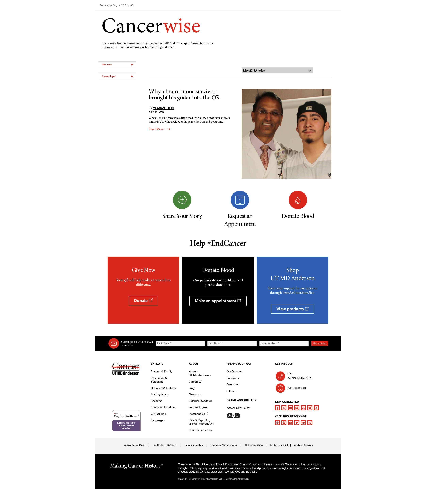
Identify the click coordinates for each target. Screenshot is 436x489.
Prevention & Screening (159, 379)
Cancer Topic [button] (109, 76)
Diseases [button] (107, 64)
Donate (141, 300)
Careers (194, 381)
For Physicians (160, 394)
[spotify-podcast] (284, 422)
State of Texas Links (254, 445)
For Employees (198, 407)
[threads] (316, 407)
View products (290, 308)
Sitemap (232, 391)
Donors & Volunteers (163, 388)
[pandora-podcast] (297, 422)
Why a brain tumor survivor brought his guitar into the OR (184, 95)
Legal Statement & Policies (165, 445)
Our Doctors (234, 371)
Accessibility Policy (238, 407)
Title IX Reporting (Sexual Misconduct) (201, 422)
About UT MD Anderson (200, 373)
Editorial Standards (200, 400)
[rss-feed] (310, 422)
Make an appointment (216, 300)
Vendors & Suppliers (303, 445)
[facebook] (277, 407)
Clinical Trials (158, 413)
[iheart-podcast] (303, 422)
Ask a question (297, 387)
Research (156, 400)
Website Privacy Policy (134, 445)
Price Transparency (200, 430)
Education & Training (163, 407)
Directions (233, 384)
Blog (192, 388)
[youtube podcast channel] (290, 422)
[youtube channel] (290, 407)
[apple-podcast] (277, 422)
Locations (233, 378)
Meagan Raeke (163, 108)
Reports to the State (194, 445)
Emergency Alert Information (224, 445)
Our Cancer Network (278, 445)
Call (300, 376)
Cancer (151, 27)
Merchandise (197, 413)
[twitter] (284, 407)
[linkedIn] (303, 407)
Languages (158, 420)
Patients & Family (161, 371)
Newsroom (196, 394)
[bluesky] (310, 407)
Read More (157, 129)
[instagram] (297, 407)
